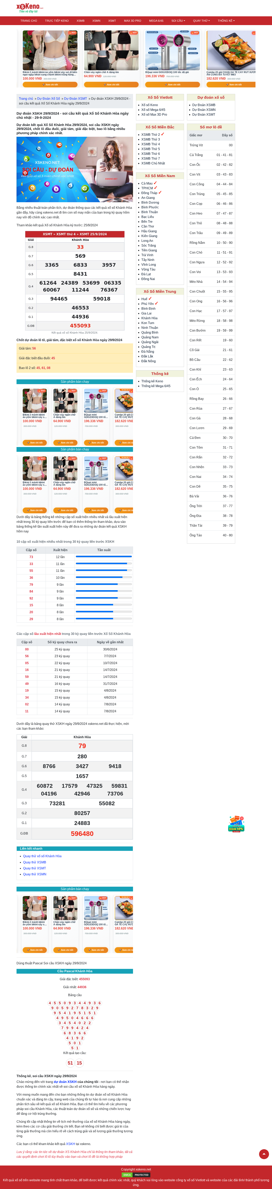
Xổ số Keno (149, 105)
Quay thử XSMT (34, 868)
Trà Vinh (147, 255)
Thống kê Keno (152, 381)
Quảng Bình (149, 332)
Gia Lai (146, 313)
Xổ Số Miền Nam (160, 176)
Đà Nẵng (147, 351)
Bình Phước (150, 207)
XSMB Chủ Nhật (153, 163)
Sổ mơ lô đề (211, 127)
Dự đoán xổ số (211, 97)
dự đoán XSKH (65, 1082)
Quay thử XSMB (34, 862)
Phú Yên (148, 304)
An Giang (148, 197)
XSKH (70, 1144)
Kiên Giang (149, 236)
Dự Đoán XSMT (203, 114)
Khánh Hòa (149, 318)
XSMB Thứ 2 (151, 134)
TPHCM (147, 188)
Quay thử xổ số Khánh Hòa (42, 856)
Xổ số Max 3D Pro (154, 114)
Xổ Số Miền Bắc (160, 127)
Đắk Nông (148, 361)
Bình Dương (150, 202)
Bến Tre (147, 221)
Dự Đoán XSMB (203, 105)
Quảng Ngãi (150, 342)
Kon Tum (147, 323)
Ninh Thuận (149, 327)
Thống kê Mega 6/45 (155, 386)
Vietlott (200, 1180)
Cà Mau (147, 183)
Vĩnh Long (148, 264)
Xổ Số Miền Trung (160, 291)
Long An (147, 240)
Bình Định (148, 308)
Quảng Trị (148, 346)
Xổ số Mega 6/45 (153, 109)
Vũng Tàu (148, 269)
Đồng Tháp (149, 193)
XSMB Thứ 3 (150, 139)
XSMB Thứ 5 (150, 149)
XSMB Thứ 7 (150, 158)
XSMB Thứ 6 (150, 153)
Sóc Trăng (148, 245)
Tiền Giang (149, 250)
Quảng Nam (150, 337)
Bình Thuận (149, 212)
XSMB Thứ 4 (150, 144)
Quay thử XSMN (34, 874)
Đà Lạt (146, 274)
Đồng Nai (148, 279)
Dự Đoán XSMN (204, 109)
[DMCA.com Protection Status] (136, 1174)
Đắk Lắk (147, 356)
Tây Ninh (147, 260)
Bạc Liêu (147, 217)
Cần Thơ (147, 226)
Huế (144, 299)
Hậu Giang (149, 231)
